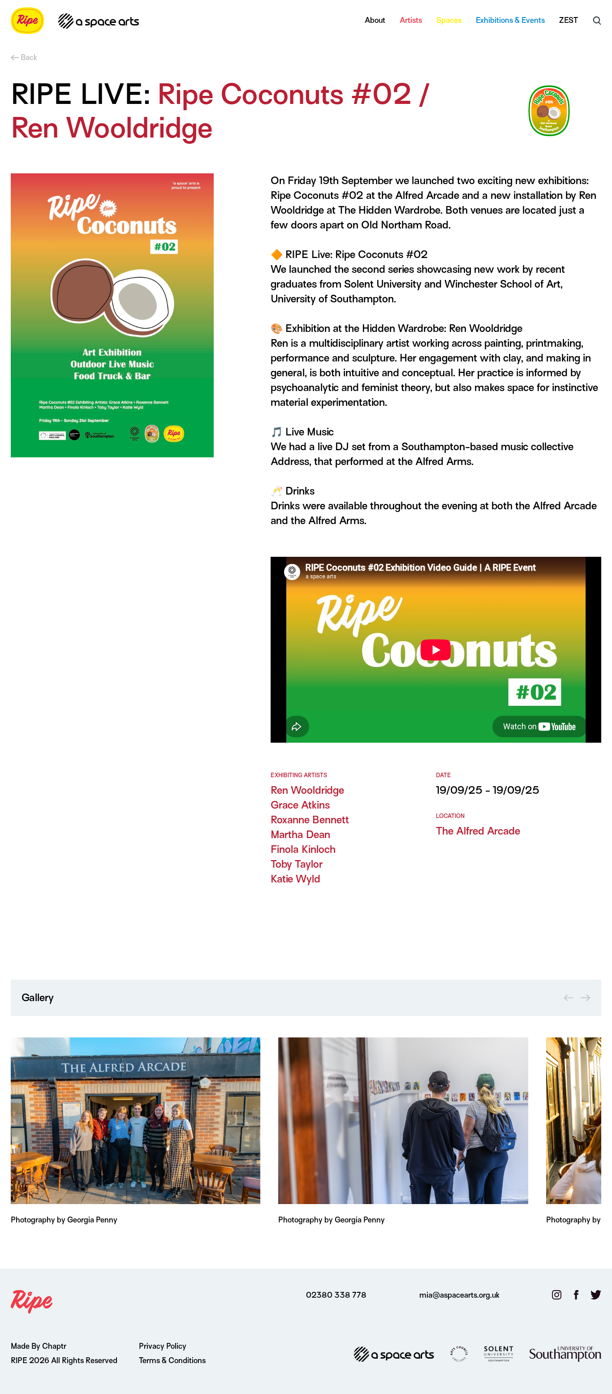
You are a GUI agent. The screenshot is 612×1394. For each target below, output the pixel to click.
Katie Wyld (295, 879)
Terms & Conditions (172, 1360)
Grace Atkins (300, 805)
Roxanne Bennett (310, 820)
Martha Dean (300, 834)
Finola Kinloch (303, 849)
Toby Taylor (297, 864)
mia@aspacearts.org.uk (459, 1295)
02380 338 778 (336, 1295)
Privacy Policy (162, 1346)
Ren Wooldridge (307, 790)
